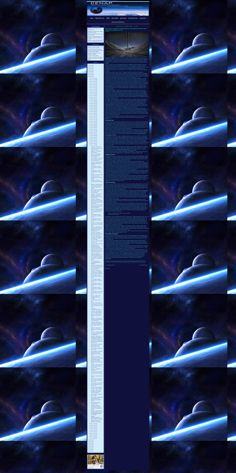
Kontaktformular (133, 18)
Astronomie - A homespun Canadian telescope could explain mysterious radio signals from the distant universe (125, 261)
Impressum (143, 18)
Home (91, 18)
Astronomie (123, 18)
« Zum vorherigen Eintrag (110, 265)
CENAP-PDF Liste (99, 18)
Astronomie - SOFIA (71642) (93, 55)
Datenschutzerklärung (118, 22)
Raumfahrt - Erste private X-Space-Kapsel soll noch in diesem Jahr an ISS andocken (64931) (95, 58)
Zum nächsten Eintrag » (143, 265)
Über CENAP (115, 18)
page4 (120, 471)
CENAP (108, 18)
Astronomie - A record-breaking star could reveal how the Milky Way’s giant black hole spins (95, 37)
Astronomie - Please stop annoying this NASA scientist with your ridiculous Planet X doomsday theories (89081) (95, 50)
